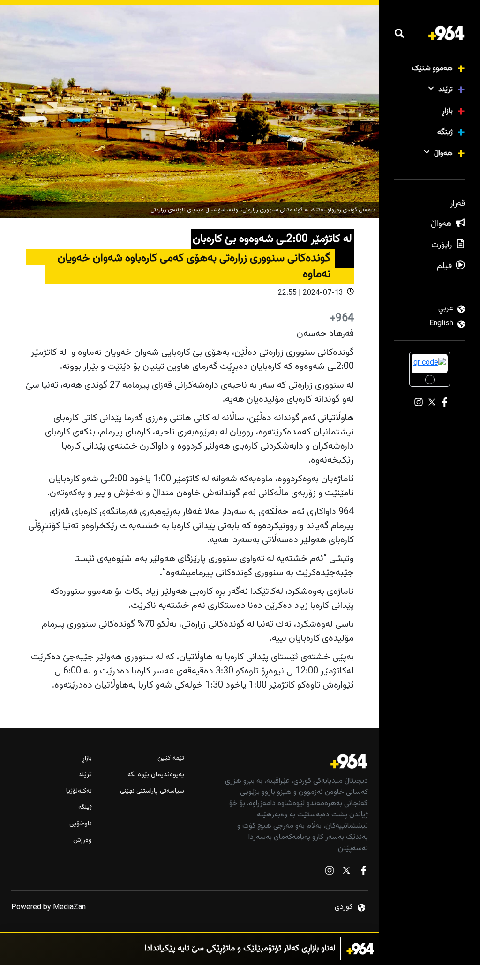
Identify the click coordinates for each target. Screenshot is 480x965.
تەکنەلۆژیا (79, 791)
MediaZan (69, 907)
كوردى (343, 907)
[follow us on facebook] (363, 872)
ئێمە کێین (171, 758)
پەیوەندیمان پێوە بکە (156, 775)
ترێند (445, 90)
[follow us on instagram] (329, 872)
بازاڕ (447, 111)
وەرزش (82, 840)
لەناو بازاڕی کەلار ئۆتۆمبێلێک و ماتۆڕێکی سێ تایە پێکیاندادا (240, 949)
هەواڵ (443, 153)
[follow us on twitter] (346, 872)
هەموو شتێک (432, 69)
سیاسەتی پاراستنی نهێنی (152, 791)
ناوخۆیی (80, 824)
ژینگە (445, 132)
